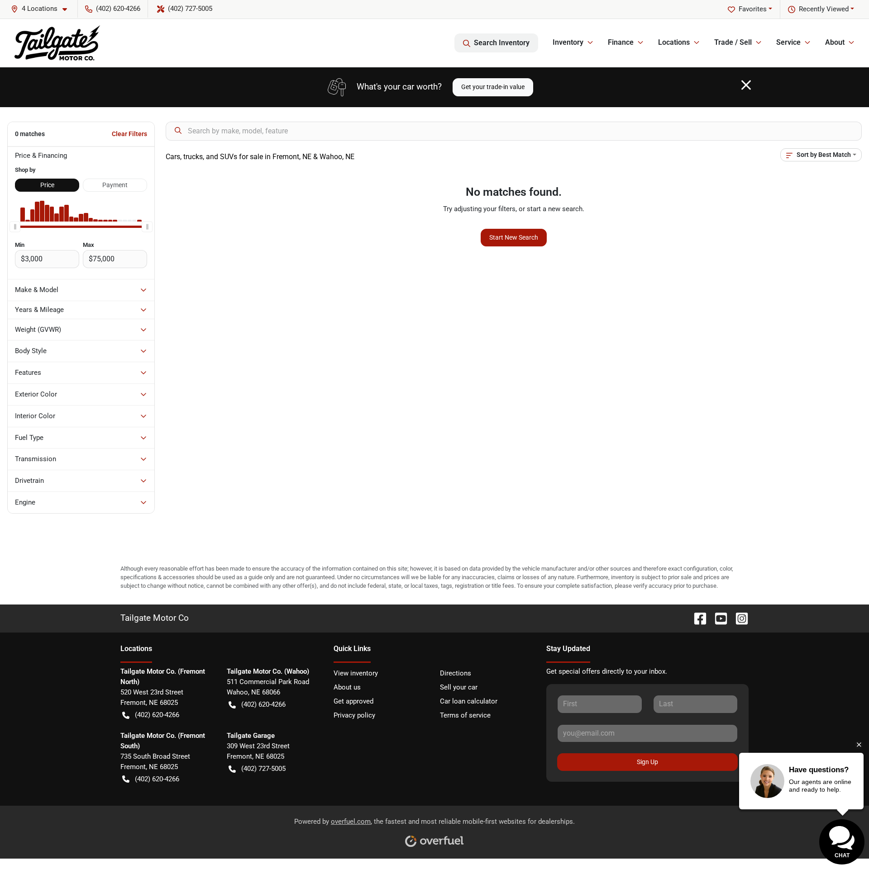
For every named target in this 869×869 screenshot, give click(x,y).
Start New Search (513, 237)
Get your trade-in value (493, 86)
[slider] (15, 227)
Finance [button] (621, 42)
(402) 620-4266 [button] (118, 9)
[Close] (746, 85)
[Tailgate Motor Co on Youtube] (717, 618)
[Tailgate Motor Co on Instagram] (738, 618)
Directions (455, 673)
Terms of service (465, 715)
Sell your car (458, 687)
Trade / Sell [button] (733, 42)
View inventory (356, 673)
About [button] (835, 42)
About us (347, 687)
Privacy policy (354, 715)
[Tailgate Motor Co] (57, 43)
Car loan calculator (468, 701)
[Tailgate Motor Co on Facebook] (696, 618)
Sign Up (647, 761)
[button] (42, 9)
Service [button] (788, 42)
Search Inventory (502, 42)
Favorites (753, 9)
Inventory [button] (568, 42)
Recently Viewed (824, 9)
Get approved (353, 701)
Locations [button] (674, 42)
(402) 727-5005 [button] (190, 9)
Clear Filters (129, 133)
